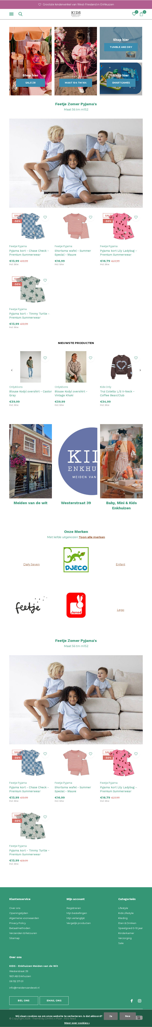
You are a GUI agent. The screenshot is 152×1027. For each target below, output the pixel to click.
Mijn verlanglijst (76, 918)
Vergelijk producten (79, 923)
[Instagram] (139, 1001)
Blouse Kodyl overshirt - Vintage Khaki (71, 393)
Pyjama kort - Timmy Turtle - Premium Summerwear (29, 315)
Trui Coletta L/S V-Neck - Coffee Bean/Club (117, 393)
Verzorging (125, 938)
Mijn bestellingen (77, 913)
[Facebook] (132, 1001)
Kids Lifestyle (126, 913)
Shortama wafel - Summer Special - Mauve (73, 252)
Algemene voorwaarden (24, 918)
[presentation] (11, 370)
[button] (12, 14)
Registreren (74, 908)
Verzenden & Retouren (23, 933)
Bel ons (23, 1000)
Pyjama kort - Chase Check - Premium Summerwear (29, 252)
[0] (141, 14)
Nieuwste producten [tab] (76, 343)
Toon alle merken (92, 537)
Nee (127, 1016)
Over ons (14, 908)
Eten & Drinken (127, 923)
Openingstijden (18, 913)
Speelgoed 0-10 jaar (130, 928)
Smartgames (121, 82)
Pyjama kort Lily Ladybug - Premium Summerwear (118, 252)
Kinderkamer (126, 933)
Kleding (123, 918)
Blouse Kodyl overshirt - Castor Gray (30, 393)
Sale (121, 943)
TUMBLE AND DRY (121, 47)
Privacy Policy (17, 923)
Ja (110, 1016)
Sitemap (14, 938)
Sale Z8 (30, 82)
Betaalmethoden (19, 928)
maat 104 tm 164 (75, 82)
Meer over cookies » (77, 1023)
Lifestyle (123, 908)
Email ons (54, 1000)
